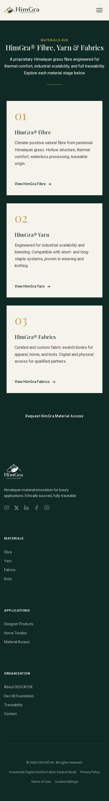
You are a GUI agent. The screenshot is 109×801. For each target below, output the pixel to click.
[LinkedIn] (26, 508)
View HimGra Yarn (30, 286)
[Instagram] (46, 508)
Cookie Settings (66, 782)
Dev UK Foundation (19, 696)
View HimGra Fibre (30, 184)
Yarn (8, 561)
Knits (8, 579)
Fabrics (9, 570)
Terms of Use (41, 782)
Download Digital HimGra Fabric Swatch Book (42, 772)
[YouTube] (6, 508)
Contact (10, 714)
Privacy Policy (90, 772)
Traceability (13, 705)
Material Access (17, 642)
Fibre (8, 552)
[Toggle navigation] (99, 10)
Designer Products (18, 624)
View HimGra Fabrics (32, 382)
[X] (16, 508)
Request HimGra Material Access (54, 416)
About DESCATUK (18, 687)
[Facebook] (36, 508)
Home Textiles (15, 633)
